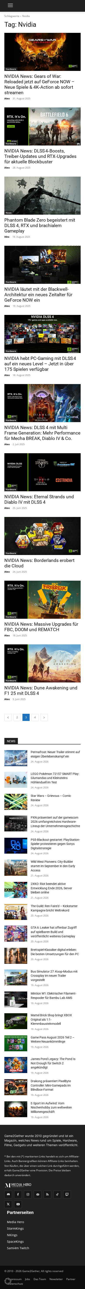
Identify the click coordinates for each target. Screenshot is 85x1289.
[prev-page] (8, 717)
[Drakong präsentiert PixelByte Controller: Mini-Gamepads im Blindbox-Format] (15, 1087)
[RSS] (47, 1194)
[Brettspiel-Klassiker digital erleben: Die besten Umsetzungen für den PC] (15, 956)
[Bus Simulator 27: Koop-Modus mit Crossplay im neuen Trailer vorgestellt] (15, 978)
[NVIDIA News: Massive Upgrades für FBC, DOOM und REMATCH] (42, 600)
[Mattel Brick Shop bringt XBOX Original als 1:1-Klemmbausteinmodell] (15, 1021)
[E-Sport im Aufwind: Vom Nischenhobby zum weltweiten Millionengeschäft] (15, 1109)
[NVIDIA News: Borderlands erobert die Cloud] (42, 536)
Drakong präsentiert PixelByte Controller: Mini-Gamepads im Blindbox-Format (51, 1085)
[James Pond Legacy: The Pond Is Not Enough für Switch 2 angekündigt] (15, 1065)
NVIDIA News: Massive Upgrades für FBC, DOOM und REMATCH (41, 627)
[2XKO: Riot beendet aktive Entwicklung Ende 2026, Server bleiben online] (15, 890)
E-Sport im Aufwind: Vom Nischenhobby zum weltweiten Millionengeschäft (51, 1107)
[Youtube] (18, 1204)
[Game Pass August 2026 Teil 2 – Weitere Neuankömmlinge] (15, 1043)
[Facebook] (18, 1194)
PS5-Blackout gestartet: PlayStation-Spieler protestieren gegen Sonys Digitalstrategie (55, 844)
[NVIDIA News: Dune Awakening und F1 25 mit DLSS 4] (42, 663)
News (9, 212)
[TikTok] (57, 1194)
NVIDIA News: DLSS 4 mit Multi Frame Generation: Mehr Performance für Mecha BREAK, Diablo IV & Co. (42, 433)
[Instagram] (28, 1194)
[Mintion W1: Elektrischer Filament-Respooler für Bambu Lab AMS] (15, 999)
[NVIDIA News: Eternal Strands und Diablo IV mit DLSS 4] (42, 472)
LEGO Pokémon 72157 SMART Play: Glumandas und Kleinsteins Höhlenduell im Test (55, 778)
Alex (7, 98)
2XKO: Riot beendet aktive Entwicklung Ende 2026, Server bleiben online (51, 888)
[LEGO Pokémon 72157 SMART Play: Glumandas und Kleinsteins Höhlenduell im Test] (15, 780)
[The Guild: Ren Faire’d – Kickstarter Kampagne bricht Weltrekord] (15, 912)
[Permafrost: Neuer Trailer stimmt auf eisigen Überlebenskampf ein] (15, 758)
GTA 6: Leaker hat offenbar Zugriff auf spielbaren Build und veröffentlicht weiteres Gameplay (54, 932)
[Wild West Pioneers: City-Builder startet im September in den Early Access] (15, 868)
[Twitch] (67, 1194)
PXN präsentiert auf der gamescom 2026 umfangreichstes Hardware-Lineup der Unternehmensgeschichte (55, 822)
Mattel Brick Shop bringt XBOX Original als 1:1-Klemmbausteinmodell (51, 1019)
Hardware (11, 68)
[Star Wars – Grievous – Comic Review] (15, 802)
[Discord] (8, 1194)
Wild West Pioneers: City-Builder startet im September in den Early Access (53, 866)
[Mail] (37, 1194)
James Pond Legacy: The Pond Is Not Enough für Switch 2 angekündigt (53, 1063)
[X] (8, 1204)
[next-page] (44, 717)
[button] (8, 1281)
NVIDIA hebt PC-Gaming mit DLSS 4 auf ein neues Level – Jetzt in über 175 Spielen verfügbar (40, 364)
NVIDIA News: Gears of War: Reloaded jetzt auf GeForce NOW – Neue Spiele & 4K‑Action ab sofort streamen (39, 84)
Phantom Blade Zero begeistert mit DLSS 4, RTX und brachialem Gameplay (39, 225)
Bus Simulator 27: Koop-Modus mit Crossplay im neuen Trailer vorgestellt (54, 976)
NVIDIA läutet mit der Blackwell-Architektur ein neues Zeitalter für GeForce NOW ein (38, 295)
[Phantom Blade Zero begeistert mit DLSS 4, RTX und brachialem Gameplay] (42, 196)
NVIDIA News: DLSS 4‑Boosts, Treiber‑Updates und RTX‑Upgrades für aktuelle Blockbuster (40, 156)
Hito (6, 236)
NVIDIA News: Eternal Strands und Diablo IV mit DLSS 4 (39, 499)
